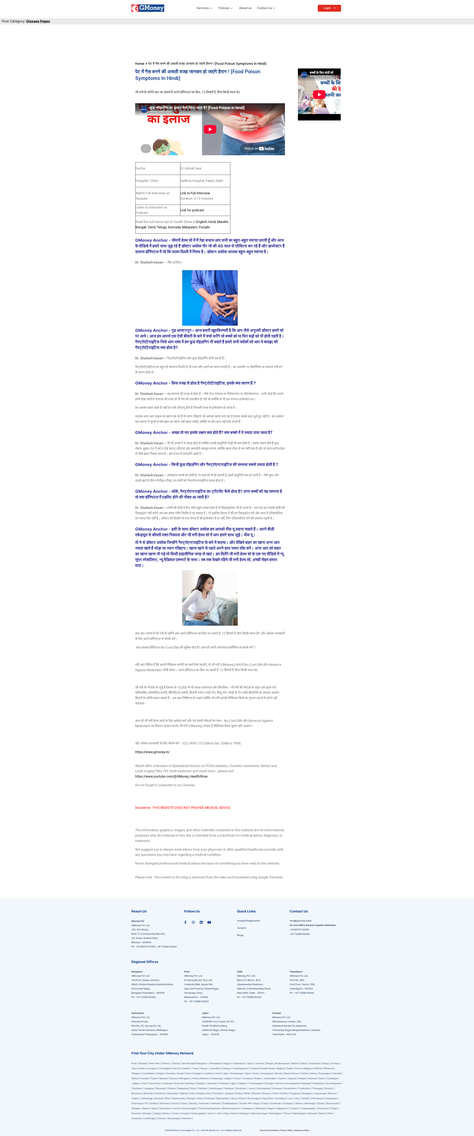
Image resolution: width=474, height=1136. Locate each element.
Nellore (135, 1078)
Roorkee (159, 1098)
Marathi (222, 222)
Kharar (237, 1078)
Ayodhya (189, 1083)
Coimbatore (149, 1073)
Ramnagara (275, 1113)
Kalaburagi (216, 1078)
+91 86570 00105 (145, 946)
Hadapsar (149, 1088)
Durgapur (197, 1073)
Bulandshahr (222, 1098)
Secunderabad (292, 1083)
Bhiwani (256, 1093)
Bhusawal (136, 1093)
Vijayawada (320, 1093)
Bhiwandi (329, 1068)
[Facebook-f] (185, 922)
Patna (275, 1093)
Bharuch (329, 1088)
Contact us (264, 8)
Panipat (145, 1078)
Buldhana (138, 1088)
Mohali (318, 1068)
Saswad (292, 1078)
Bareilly (193, 1103)
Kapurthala (267, 1098)
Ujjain (233, 1083)
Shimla (279, 1083)
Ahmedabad (215, 1063)
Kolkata (165, 1063)
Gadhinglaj (149, 1118)
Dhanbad (209, 1098)
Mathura (204, 1078)
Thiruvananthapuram (209, 1108)
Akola (256, 1073)
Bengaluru (202, 1063)
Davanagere (254, 1098)
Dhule (193, 1088)
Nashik (294, 1063)
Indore (303, 1063)
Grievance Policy (302, 1130)
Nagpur (227, 1063)
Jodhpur (135, 1083)
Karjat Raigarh (189, 1108)
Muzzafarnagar (259, 1113)
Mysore (174, 1078)
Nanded (337, 1073)
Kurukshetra (290, 1088)
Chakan (255, 1068)
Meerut (146, 1108)
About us (245, 8)
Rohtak (284, 1093)
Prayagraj (318, 1088)
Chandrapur (331, 1098)
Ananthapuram (334, 1083)
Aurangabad (267, 1073)
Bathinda (148, 1093)
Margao (191, 1098)
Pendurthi (218, 1093)
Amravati (178, 1083)
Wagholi (281, 1068)
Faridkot (153, 1103)
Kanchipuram (264, 1088)
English (201, 222)
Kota (208, 1093)
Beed (287, 1073)
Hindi (212, 222)
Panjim (154, 1078)
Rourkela (136, 1113)
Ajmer (248, 1073)
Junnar (210, 1113)
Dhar (330, 1113)
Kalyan (204, 1068)
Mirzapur (147, 1113)
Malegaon (307, 1093)
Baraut (322, 1113)
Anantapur (280, 1098)
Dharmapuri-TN (139, 1103)
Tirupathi (294, 1108)
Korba (195, 1078)
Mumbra (171, 1073)
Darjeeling (183, 1088)
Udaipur (242, 1083)
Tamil (152, 227)
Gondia (305, 1098)
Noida (142, 1068)
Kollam (258, 1078)
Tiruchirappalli (255, 1083)
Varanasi (312, 1078)
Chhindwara (317, 1098)
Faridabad (167, 1083)
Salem (322, 1078)
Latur (297, 1098)
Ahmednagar (236, 1073)
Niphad (183, 1093)
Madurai (163, 1078)
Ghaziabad (314, 1063)
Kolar (192, 1093)
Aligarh (271, 1108)
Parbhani (224, 1083)
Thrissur (287, 1113)
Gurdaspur (288, 1103)
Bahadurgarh (299, 1113)
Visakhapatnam (241, 1068)
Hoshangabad (198, 1113)
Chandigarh (165, 1068)
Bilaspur (266, 1093)
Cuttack (186, 1068)
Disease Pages (38, 21)
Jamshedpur (269, 1078)
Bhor (167, 1098)
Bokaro (299, 1103)
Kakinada (204, 1103)
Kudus (265, 1103)
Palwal (239, 1093)
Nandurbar (172, 1093)
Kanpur (325, 1063)
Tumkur (175, 1113)
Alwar (200, 1098)
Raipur (290, 1068)
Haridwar (229, 1088)
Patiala (304, 1073)
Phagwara (295, 1093)
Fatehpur (202, 1088)
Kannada (174, 227)
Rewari (295, 1073)
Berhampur (310, 1103)
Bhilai (247, 1093)
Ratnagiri (306, 1083)
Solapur (302, 1078)
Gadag (157, 1113)
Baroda (279, 1073)
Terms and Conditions (269, 1130)
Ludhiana (209, 1073)
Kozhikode (275, 1103)
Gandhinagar (216, 1088)
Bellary (166, 1113)
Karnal (234, 1113)
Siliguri (334, 1108)
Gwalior (282, 1078)
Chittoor (171, 1088)
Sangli (180, 1073)
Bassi (154, 1108)
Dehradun (212, 1083)
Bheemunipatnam (231, 1108)
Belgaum (308, 1068)
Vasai (134, 1068)
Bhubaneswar (282, 1063)
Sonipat (185, 1113)
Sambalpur (332, 1078)
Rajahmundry (179, 1098)
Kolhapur (226, 1068)
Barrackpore (332, 1103)
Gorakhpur (241, 1088)
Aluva (234, 1098)
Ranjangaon (325, 1073)
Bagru (257, 1103)
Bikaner (332, 1093)
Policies (223, 8)
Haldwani (216, 1103)
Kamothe (186, 1118)
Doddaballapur (230, 1103)
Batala (321, 1103)
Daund (174, 1103)
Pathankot (160, 1093)
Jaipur (249, 1063)
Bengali (141, 227)
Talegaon (136, 1073)
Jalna (219, 1113)
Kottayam (245, 1113)
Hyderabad (238, 1063)
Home (139, 64)
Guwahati (248, 1078)
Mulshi (242, 1098)
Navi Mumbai (189, 1063)
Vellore (313, 1073)
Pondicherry (304, 1088)
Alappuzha (282, 1108)
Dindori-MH (246, 1103)
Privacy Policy (287, 1130)
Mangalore (185, 1078)
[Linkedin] (201, 922)
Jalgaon (228, 1078)
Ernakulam (136, 1118)
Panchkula (154, 1083)
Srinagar (269, 1083)
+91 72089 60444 (167, 946)
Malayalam (190, 227)
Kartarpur (277, 1088)
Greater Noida (267, 1068)
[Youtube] (209, 922)
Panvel (298, 1068)
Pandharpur (319, 1083)
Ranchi (176, 1068)
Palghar (161, 1073)
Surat (188, 1073)
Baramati (161, 1088)
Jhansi (251, 1088)
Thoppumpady (308, 1108)
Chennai (175, 1063)
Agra (225, 1073)
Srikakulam (323, 1108)
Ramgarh (136, 1108)
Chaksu (184, 1103)
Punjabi (204, 227)
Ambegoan (247, 1108)
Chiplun (135, 1098)
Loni (290, 1098)
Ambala (200, 1093)
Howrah (176, 1108)
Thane (195, 1068)
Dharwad (164, 1103)
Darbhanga (147, 1098)
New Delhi (154, 1063)
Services (203, 8)
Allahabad (260, 1108)
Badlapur (201, 1083)
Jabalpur (229, 1093)
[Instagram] (193, 922)
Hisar (226, 1113)
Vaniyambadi (173, 1118)
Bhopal (269, 1063)
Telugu (161, 227)
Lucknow (259, 1063)
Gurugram (152, 1068)
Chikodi (161, 1118)
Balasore (312, 1113)
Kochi (219, 1073)
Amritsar (335, 1063)
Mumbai (143, 1063)
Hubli (144, 1083)
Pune (134, 1063)
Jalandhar (215, 1068)
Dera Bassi (164, 1108)
